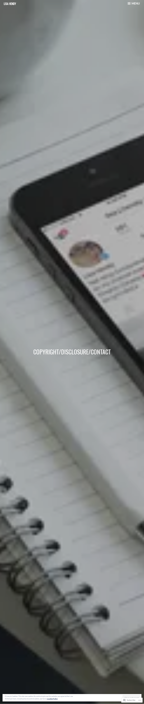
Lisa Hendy (10, 4)
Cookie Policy (52, 699)
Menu (135, 3)
